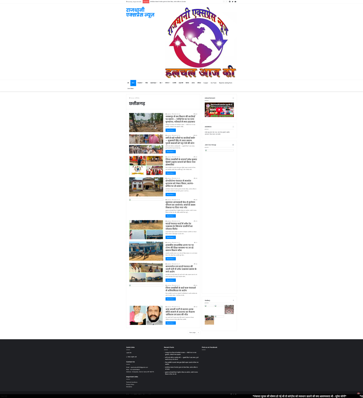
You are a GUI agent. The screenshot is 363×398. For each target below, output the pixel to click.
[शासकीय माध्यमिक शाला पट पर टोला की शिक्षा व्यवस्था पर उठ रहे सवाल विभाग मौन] (146, 251)
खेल (160, 83)
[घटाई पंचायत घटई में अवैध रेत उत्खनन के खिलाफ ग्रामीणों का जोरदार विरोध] (146, 229)
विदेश (146, 83)
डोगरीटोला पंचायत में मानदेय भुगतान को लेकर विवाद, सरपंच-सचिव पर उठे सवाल (180, 183)
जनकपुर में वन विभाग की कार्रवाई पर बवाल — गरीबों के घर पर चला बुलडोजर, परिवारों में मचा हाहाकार (180, 119)
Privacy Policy (130, 384)
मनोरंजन (167, 83)
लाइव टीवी (181, 83)
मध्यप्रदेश (139, 83)
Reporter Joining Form (225, 83)
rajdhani (169, 114)
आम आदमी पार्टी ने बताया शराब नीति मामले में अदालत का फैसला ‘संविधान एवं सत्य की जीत (180, 312)
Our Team (213, 83)
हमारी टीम (129, 352)
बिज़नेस (187, 83)
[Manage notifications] (358, 393)
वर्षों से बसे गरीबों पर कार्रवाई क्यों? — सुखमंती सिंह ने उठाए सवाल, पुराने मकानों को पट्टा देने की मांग (180, 141)
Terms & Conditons (131, 382)
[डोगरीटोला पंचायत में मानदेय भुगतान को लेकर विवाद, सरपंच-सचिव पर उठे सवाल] (146, 186)
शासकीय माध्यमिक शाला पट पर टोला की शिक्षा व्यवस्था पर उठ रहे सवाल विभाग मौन (180, 248)
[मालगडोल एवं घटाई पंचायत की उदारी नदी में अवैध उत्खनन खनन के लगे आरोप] (146, 272)
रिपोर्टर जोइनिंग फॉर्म (132, 357)
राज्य (133, 83)
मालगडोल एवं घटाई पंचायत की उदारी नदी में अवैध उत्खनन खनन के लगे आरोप (181, 269)
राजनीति (174, 83)
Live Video (131, 88)
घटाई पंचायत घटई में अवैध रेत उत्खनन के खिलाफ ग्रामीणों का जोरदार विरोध (179, 226)
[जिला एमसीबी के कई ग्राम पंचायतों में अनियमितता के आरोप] (146, 293)
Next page (192, 332)
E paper (206, 83)
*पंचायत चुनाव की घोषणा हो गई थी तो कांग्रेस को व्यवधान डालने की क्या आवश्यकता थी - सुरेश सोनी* (259, 396)
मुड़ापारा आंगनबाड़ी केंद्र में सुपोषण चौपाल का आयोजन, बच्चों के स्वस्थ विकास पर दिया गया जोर (171, 1)
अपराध (193, 83)
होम (128, 83)
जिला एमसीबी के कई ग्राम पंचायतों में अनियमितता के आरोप (181, 289)
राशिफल (199, 83)
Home (132, 98)
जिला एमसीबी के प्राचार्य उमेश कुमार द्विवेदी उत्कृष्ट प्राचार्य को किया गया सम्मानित (181, 162)
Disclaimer (129, 386)
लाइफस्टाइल (153, 83)
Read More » (170, 130)
